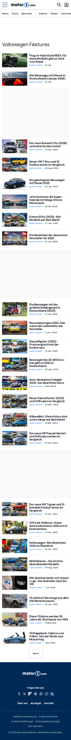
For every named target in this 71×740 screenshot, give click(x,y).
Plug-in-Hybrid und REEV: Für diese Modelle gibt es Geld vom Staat (48, 59)
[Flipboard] (30, 694)
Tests (14, 13)
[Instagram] (41, 694)
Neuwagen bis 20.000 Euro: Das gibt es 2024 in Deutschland (47, 363)
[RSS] (52, 694)
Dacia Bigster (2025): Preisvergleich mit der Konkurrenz (44, 344)
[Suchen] (59, 5)
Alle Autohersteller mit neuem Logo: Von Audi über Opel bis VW (49, 581)
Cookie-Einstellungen (22, 721)
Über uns (22, 703)
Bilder (54, 13)
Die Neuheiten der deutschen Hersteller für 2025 (48, 236)
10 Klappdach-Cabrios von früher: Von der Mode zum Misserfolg (46, 636)
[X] (24, 694)
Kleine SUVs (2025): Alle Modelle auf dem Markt (45, 218)
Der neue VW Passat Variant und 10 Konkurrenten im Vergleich (47, 436)
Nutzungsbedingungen (48, 721)
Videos (43, 13)
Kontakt (49, 703)
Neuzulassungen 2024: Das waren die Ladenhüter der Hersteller (47, 326)
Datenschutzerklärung (25, 716)
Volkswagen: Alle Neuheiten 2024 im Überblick (47, 544)
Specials (26, 13)
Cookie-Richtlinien (48, 716)
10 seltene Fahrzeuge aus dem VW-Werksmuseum (49, 599)
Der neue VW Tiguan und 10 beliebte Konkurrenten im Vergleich (46, 507)
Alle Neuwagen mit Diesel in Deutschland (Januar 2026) (47, 77)
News (5, 13)
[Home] (23, 5)
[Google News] (35, 694)
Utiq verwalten (35, 726)
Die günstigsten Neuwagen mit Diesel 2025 (47, 181)
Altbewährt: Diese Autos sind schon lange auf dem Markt (48, 418)
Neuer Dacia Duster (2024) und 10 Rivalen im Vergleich (47, 399)
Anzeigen (36, 703)
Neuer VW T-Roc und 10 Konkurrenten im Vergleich (46, 163)
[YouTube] (46, 694)
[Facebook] (19, 694)
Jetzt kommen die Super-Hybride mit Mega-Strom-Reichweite (46, 200)
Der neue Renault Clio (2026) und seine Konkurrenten (48, 144)
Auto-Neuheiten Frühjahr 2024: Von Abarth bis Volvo (46, 381)
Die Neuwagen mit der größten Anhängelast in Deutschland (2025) (44, 308)
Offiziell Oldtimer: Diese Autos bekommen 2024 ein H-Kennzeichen (48, 526)
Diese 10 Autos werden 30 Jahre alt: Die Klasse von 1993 (48, 617)
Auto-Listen (35, 65)
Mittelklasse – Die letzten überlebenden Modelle (46, 562)
